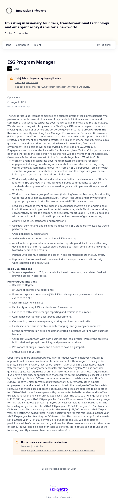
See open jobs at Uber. (26, 82)
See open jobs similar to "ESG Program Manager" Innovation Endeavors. (52, 86)
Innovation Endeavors (31, 10)
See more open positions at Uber (59, 468)
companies (22, 45)
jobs (8, 45)
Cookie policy (66, 497)
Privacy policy (52, 497)
